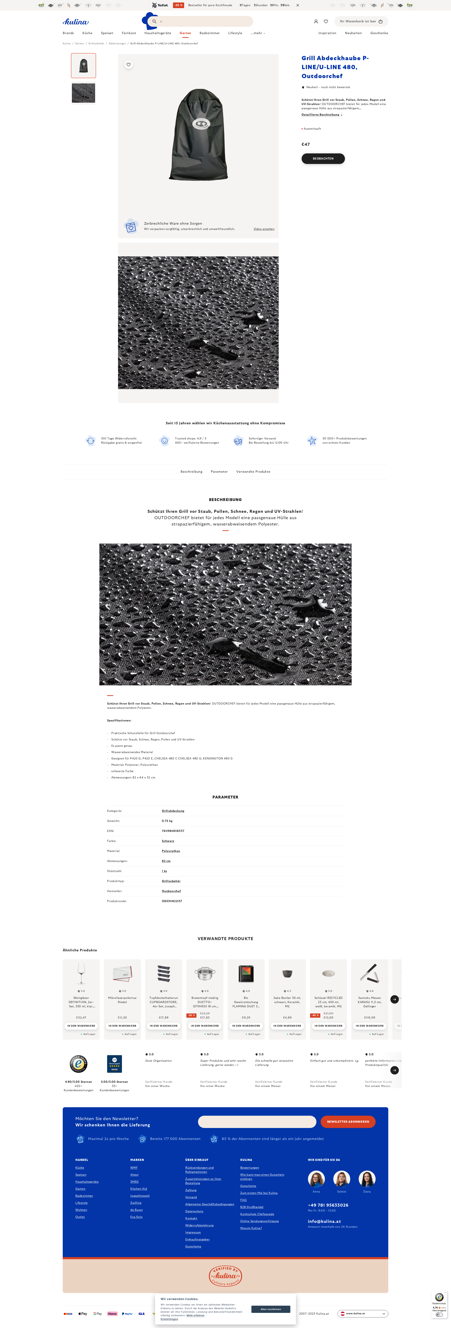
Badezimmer (84, 1195)
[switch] (439, 1315)
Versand (191, 1197)
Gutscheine (193, 1246)
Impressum (193, 1232)
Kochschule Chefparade (257, 1214)
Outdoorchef (171, 891)
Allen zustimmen (271, 1309)
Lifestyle (81, 1203)
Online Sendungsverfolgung (259, 1221)
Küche (79, 1167)
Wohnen (81, 1210)
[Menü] (445, 1293)
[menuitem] (68, 34)
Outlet (80, 1217)
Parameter (219, 471)
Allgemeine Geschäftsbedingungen (209, 1204)
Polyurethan (171, 851)
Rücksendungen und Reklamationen (199, 1169)
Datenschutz (194, 1211)
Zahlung (191, 1190)
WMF (134, 1167)
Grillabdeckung (173, 811)
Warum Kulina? (251, 1228)
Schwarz (168, 841)
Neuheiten (353, 33)
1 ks (164, 871)
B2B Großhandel (252, 1207)
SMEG (134, 1181)
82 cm (166, 861)
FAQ (243, 1200)
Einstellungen (169, 1319)
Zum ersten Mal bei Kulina (259, 1193)
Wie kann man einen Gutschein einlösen (262, 1176)
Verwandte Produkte (253, 471)
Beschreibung (191, 471)
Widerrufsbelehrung (199, 1225)
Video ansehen (264, 229)
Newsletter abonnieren (348, 1121)
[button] (81, 1026)
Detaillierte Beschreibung (320, 114)
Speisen (81, 1174)
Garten (80, 1188)
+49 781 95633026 (328, 1205)
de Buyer (136, 1210)
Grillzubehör (171, 881)
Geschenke (379, 33)
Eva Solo (136, 1217)
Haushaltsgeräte (87, 1181)
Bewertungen (249, 1167)
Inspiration (327, 33)
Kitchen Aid (138, 1188)
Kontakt (191, 1218)
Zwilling (135, 1203)
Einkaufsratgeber (197, 1239)
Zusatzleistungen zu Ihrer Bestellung (203, 1181)
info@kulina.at (324, 1221)
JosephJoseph (140, 1195)
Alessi (134, 1174)
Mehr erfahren (195, 1315)
